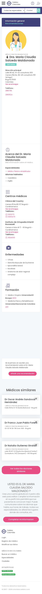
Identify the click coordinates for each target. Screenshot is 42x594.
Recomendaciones (14, 23)
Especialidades (8, 558)
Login (4, 537)
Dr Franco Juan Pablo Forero (21, 422)
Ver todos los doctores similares (21, 470)
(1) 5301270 (9, 214)
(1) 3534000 (10, 237)
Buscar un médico (9, 554)
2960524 (8, 94)
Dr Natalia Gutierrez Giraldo (21, 445)
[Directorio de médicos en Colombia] (16, 3)
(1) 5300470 (10, 217)
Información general (14, 21)
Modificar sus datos (10, 544)
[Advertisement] (21, 119)
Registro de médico (10, 541)
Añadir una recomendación (22, 373)
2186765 (8, 90)
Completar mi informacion (21, 519)
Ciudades (5, 561)
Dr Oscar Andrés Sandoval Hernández (20, 401)
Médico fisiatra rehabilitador (19, 171)
